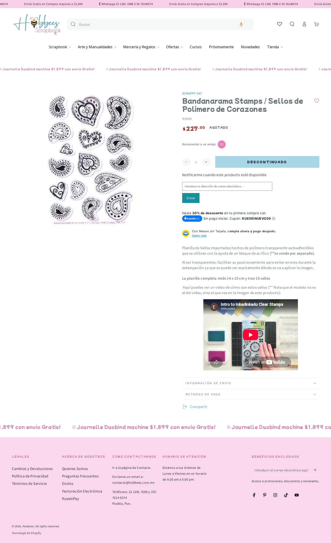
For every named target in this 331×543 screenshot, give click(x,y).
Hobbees (28, 526)
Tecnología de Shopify (26, 533)
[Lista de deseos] (280, 24)
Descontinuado (267, 162)
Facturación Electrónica (82, 491)
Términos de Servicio (29, 483)
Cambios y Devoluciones (32, 468)
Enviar (191, 198)
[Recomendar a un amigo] (222, 144)
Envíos (67, 483)
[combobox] (164, 24)
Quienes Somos (75, 468)
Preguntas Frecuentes (80, 476)
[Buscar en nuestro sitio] (73, 24)
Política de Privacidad (30, 476)
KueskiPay (70, 498)
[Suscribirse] (316, 470)
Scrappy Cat (192, 93)
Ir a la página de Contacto (131, 467)
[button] (241, 24)
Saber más (199, 235)
